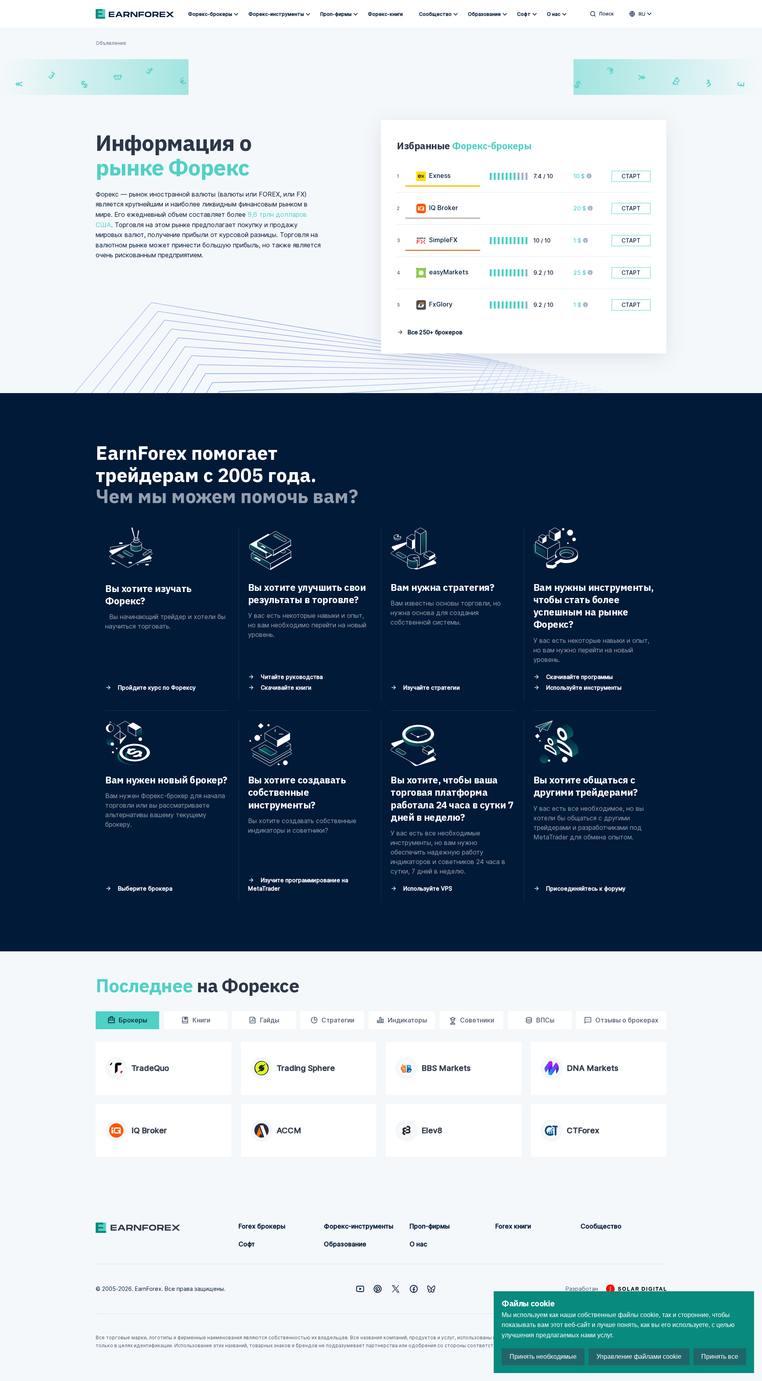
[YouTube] (360, 1289)
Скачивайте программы (579, 676)
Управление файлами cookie (639, 1356)
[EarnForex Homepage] (135, 14)
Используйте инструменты (583, 687)
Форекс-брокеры (210, 14)
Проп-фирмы (336, 14)
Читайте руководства (291, 676)
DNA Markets (592, 1068)
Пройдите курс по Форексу (156, 687)
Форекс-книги (385, 14)
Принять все (719, 1356)
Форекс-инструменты (276, 14)
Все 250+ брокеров (434, 332)
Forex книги (513, 1226)
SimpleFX (443, 240)
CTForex (583, 1130)
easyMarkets (448, 272)
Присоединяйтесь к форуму (585, 888)
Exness (439, 175)
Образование (484, 14)
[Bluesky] (431, 1289)
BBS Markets (446, 1068)
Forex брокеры (262, 1226)
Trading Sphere (306, 1068)
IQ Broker (443, 208)
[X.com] (395, 1289)
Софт (524, 14)
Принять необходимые (543, 1356)
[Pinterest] (377, 1289)
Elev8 (431, 1130)
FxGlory (440, 304)
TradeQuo (150, 1068)
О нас (553, 14)
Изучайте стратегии (431, 687)
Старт (631, 176)
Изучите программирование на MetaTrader (298, 884)
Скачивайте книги (285, 687)
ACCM (289, 1130)
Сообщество (435, 14)
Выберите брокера (144, 888)
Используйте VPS (427, 888)
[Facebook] (414, 1289)
